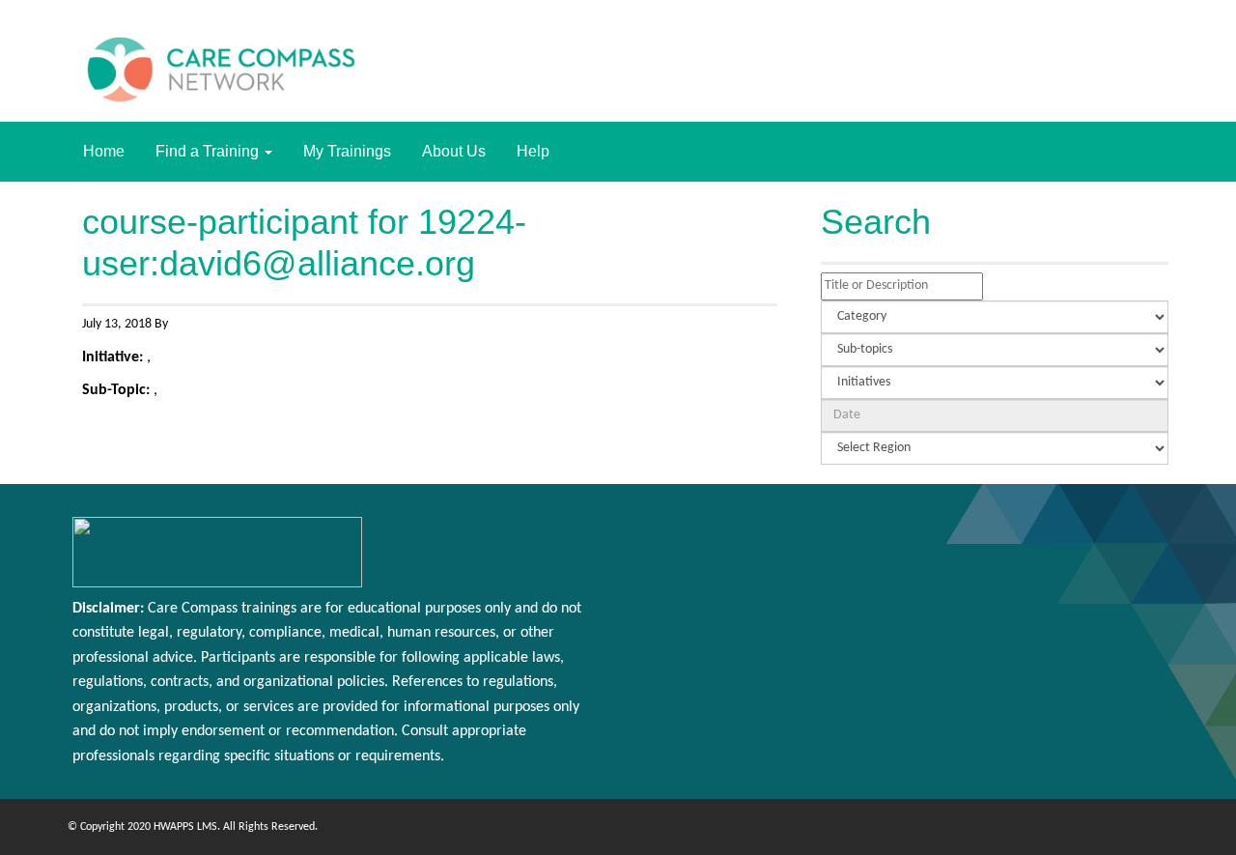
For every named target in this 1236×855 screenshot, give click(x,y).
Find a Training (209, 151)
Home (104, 151)
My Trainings (347, 151)
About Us (454, 151)
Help (533, 151)
